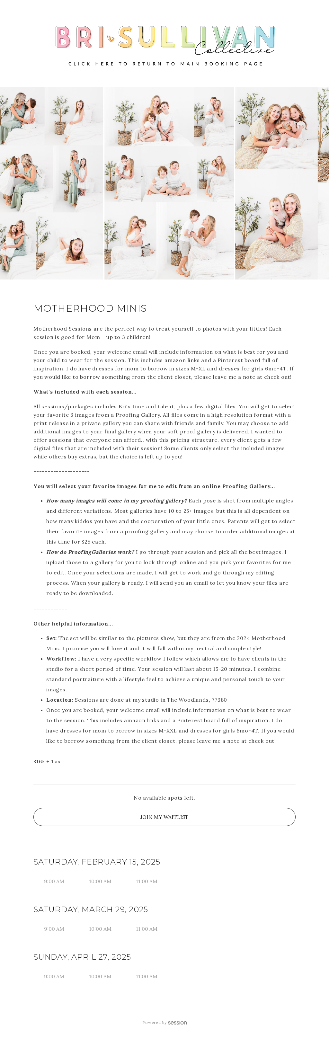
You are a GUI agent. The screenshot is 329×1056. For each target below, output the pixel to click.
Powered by (154, 1022)
